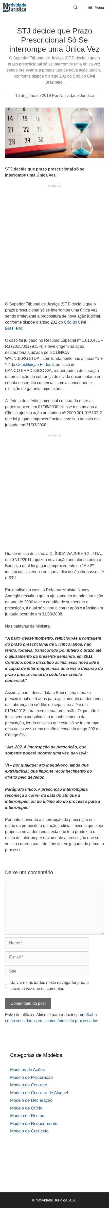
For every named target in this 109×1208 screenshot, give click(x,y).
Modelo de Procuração (31, 1077)
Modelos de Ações (27, 1069)
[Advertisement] (54, 242)
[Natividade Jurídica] (15, 7)
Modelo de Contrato (28, 1085)
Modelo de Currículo (29, 1131)
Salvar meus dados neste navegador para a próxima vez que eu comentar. (49, 985)
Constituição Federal (35, 364)
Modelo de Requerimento (33, 1123)
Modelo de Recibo (27, 1115)
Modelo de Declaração (31, 1100)
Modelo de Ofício (26, 1108)
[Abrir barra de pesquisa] (75, 7)
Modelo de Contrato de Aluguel (39, 1092)
